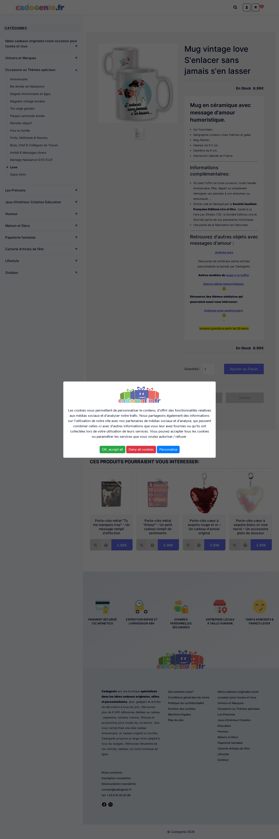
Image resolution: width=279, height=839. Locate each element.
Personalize (168, 449)
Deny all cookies (141, 449)
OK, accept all (112, 449)
